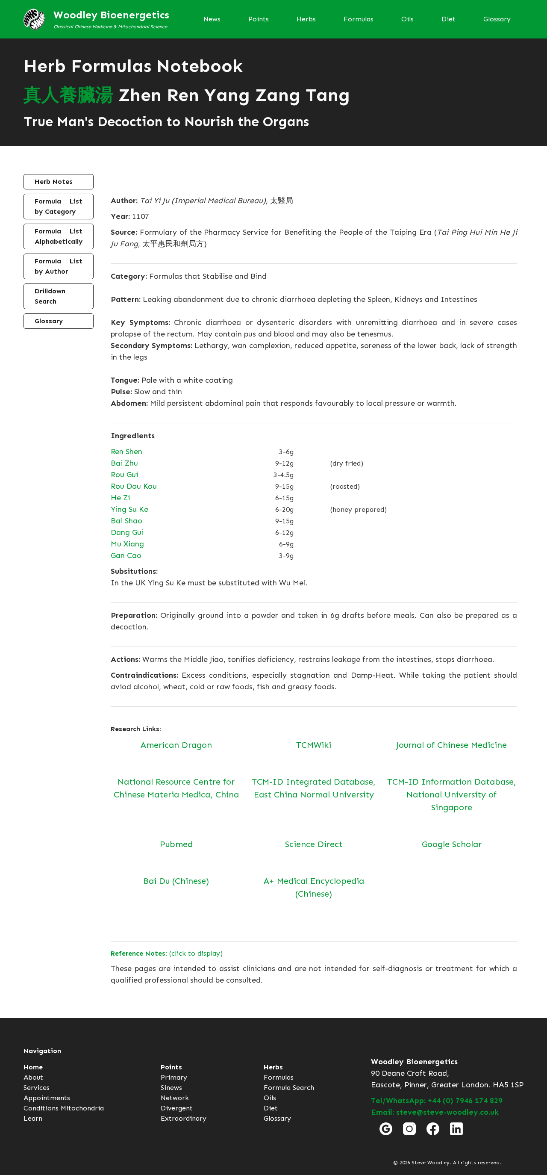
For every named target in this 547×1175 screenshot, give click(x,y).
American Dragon (176, 745)
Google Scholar (452, 844)
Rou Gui (124, 474)
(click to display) (167, 953)
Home (33, 1067)
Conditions (41, 1108)
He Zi (120, 497)
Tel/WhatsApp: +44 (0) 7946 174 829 (437, 1100)
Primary (174, 1077)
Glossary (497, 19)
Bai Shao (126, 521)
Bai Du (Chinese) (176, 881)
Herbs (306, 19)
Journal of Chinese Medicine (451, 745)
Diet (448, 19)
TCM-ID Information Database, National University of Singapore (451, 794)
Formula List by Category (58, 206)
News (212, 19)
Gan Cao (126, 555)
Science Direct (314, 844)
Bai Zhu (124, 463)
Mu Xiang (127, 544)
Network (175, 1098)
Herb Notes (54, 181)
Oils (407, 19)
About (33, 1077)
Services (37, 1087)
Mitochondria (82, 1108)
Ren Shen (126, 451)
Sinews (171, 1087)
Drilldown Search (50, 296)
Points (258, 19)
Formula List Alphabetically (58, 236)
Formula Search (289, 1087)
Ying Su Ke (129, 509)
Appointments (47, 1098)
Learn (33, 1118)
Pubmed (176, 844)
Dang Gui (127, 532)
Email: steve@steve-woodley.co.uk (435, 1112)
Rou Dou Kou (134, 486)
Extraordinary (183, 1118)
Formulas (358, 19)
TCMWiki (313, 745)
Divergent (177, 1108)
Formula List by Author (58, 266)
